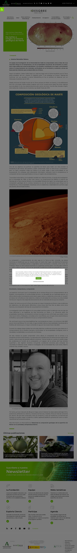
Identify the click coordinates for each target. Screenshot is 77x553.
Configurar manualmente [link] (38, 281)
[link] (2, 9)
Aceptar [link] (39, 278)
